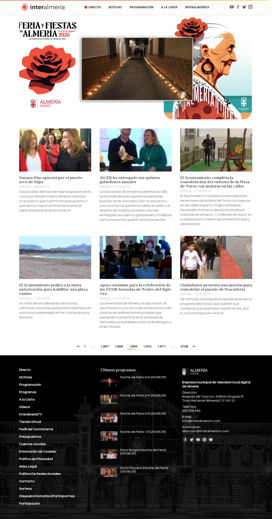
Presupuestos (30, 436)
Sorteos (25, 488)
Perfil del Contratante (36, 429)
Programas (27, 392)
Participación (29, 503)
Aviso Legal (28, 466)
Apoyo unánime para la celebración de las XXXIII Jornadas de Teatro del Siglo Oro (135, 289)
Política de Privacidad (36, 459)
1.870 (147, 346)
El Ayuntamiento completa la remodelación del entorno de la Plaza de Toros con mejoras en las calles (214, 182)
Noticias (24, 186)
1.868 (119, 346)
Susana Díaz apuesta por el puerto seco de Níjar (50, 180)
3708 (184, 346)
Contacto (27, 481)
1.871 (161, 346)
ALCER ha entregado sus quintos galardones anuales (130, 180)
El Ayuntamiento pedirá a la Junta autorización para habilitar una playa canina (53, 289)
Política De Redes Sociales (40, 473)
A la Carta (27, 399)
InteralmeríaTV (30, 414)
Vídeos (24, 407)
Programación (30, 384)
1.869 (133, 346)
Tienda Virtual (30, 421)
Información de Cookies (37, 451)
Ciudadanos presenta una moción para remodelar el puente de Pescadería (216, 287)
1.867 (105, 346)
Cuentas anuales (32, 444)
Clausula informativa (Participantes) (47, 496)
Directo (25, 369)
